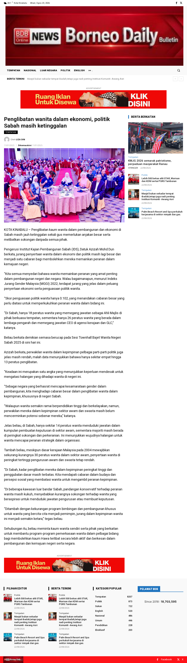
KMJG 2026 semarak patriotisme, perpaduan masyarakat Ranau (149, 162)
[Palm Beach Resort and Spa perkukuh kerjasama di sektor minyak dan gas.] (133, 212)
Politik (145, 175)
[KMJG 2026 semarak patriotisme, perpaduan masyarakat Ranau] (155, 138)
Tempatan (10, 132)
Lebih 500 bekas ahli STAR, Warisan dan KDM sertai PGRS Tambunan (161, 180)
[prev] (175, 79)
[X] (181, 3)
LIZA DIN (20, 139)
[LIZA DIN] (7, 139)
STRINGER (133, 167)
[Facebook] (176, 3)
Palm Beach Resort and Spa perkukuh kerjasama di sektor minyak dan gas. (66, 78)
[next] (181, 79)
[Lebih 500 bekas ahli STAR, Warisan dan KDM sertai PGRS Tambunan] (133, 179)
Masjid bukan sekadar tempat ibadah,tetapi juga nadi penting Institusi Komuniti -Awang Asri (158, 196)
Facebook (166, 659)
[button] (178, 70)
